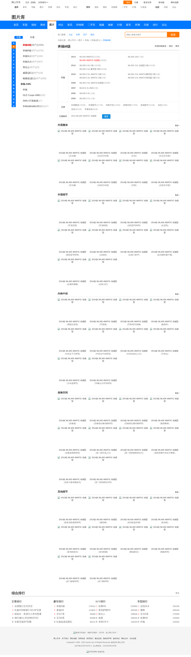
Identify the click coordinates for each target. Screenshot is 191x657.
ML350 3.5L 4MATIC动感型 (92, 83)
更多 (177, 593)
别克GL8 (144, 606)
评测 (50, 7)
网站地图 (73, 638)
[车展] (32, 33)
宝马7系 (60, 614)
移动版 (161, 2)
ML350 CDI (133, 57)
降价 (105, 7)
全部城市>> (43, 2)
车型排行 (142, 601)
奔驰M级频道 (160, 46)
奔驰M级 (33, 45)
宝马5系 (144, 614)
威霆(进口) (33, 73)
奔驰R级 (33, 50)
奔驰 (87, 40)
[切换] (33, 2)
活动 (76, 109)
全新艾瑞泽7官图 (23, 622)
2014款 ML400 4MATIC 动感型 (72, 153)
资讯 (69, 24)
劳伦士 (31, 67)
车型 (67, 7)
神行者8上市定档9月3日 (26, 618)
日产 (85, 34)
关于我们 (65, 638)
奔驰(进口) (96, 40)
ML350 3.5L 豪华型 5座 (90, 69)
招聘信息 (81, 638)
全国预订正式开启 (23, 606)
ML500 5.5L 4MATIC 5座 (90, 78)
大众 (71, 34)
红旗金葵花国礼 (64, 622)
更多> (177, 125)
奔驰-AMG (26, 84)
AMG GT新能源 (32, 101)
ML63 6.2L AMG (87, 88)
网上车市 (16, 2)
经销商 (114, 7)
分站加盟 (132, 638)
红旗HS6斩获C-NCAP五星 (28, 610)
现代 (92, 34)
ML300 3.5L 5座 (87, 65)
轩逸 (142, 622)
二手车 (125, 7)
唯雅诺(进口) (34, 78)
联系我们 (90, 638)
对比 (58, 7)
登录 (128, 2)
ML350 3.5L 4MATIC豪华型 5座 (142, 74)
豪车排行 (59, 601)
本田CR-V (103, 622)
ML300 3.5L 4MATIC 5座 (90, 74)
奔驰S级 (60, 606)
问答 (166, 7)
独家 (110, 24)
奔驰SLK (33, 62)
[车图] (18, 33)
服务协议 (116, 638)
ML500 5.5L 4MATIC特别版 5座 (142, 78)
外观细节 (96, 105)
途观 (100, 618)
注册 (136, 2)
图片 (42, 7)
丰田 (78, 34)
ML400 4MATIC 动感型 (90, 60)
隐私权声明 (107, 638)
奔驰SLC (33, 56)
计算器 (143, 7)
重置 (106, 116)
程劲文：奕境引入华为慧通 (28, 614)
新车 (25, 7)
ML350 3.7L (85, 98)
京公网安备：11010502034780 (104, 646)
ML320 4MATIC (86, 57)
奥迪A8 (60, 610)
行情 (134, 7)
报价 (97, 7)
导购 (33, 7)
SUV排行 (101, 601)
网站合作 (124, 638)
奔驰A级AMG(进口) (35, 106)
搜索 (173, 34)
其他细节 (148, 105)
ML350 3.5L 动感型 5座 (138, 65)
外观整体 (78, 105)
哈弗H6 (102, 606)
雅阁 (142, 610)
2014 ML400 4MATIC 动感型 (83, 116)
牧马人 (101, 614)
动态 (162, 105)
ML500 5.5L (85, 93)
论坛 (174, 7)
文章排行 (17, 601)
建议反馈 (98, 638)
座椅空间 (130, 105)
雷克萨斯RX (104, 610)
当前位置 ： (63, 40)
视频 (101, 24)
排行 (75, 7)
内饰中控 (113, 105)
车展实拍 (91, 109)
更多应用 (147, 2)
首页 (16, 24)
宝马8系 (60, 618)
